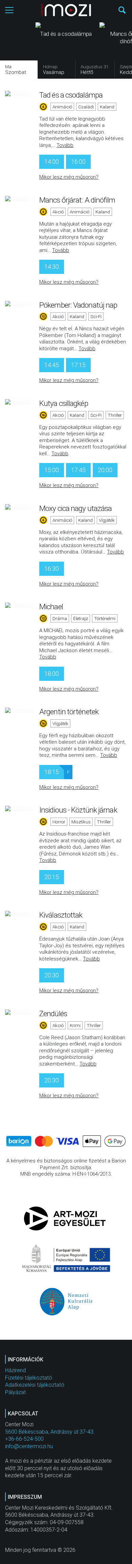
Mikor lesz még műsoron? (68, 177)
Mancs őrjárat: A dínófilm (77, 200)
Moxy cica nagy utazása (75, 508)
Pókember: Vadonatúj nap (78, 305)
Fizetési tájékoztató (28, 1378)
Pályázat (15, 1392)
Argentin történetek (68, 711)
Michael (51, 606)
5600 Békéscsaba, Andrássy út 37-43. (50, 1432)
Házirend (15, 1370)
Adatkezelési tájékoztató (34, 1385)
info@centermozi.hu (29, 1446)
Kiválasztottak (60, 915)
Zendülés (53, 1013)
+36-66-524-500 (24, 1439)
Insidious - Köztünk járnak (78, 809)
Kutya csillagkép (63, 403)
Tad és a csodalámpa (71, 95)
